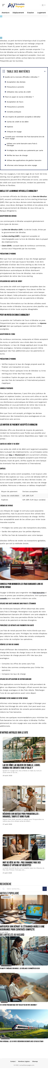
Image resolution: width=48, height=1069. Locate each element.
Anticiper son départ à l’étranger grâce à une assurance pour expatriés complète (22, 928)
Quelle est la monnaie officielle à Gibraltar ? (22, 77)
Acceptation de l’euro (15, 102)
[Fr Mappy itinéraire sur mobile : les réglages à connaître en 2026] (24, 951)
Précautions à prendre (15, 87)
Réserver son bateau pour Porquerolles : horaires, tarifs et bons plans (21, 815)
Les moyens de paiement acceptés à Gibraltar (23, 117)
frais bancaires (38, 593)
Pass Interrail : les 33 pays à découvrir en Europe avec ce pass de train (21, 1041)
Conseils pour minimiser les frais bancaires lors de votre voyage (24, 137)
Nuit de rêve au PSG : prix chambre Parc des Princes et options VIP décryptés (22, 864)
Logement (9, 837)
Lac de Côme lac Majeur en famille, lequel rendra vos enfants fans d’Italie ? (21, 766)
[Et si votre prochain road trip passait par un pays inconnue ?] (24, 987)
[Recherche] (38, 5)
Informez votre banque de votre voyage (22, 165)
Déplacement (10, 788)
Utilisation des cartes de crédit (19, 92)
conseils (3, 598)
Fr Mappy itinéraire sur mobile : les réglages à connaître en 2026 (20, 968)
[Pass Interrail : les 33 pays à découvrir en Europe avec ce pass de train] (24, 1023)
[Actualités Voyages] (16, 5)
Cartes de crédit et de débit (17, 122)
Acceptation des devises (16, 82)
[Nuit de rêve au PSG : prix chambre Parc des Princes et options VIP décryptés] (24, 847)
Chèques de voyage (14, 132)
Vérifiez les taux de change (17, 155)
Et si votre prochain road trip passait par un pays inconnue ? (18, 1005)
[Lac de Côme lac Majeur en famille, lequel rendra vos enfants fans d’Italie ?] (24, 750)
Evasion (8, 739)
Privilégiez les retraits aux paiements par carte (25, 150)
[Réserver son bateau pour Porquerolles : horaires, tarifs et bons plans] (24, 798)
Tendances (5, 897)
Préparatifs (24, 19)
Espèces (10, 127)
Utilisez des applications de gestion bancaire (24, 160)
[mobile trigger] (4, 5)
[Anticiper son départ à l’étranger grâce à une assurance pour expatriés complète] (24, 909)
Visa (10, 455)
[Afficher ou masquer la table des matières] (38, 71)
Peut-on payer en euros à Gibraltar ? (19, 97)
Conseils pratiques (14, 112)
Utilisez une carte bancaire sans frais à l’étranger (22, 144)
